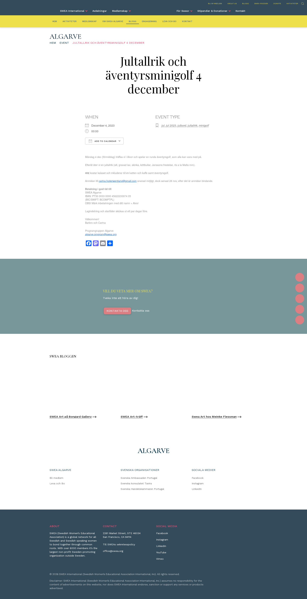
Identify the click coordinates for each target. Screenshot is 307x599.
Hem (54, 21)
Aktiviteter (292, 3)
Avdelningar (99, 10)
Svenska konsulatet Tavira (136, 483)
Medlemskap (120, 10)
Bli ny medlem (215, 3)
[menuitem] (73, 10)
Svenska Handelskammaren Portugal (142, 488)
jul (163, 125)
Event (64, 42)
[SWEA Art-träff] (153, 387)
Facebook (197, 477)
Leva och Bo (169, 21)
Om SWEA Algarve (112, 21)
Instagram (198, 483)
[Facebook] (299, 277)
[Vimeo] (299, 320)
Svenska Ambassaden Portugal (139, 477)
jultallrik (192, 125)
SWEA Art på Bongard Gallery (71, 416)
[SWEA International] (153, 9)
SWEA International (72, 10)
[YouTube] (299, 309)
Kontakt (240, 10)
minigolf (204, 125)
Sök (302, 3)
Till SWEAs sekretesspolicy (119, 544)
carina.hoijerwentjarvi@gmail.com (118, 181)
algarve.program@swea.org (101, 234)
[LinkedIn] (299, 298)
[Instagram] (299, 287)
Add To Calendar (105, 141)
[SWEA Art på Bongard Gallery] (82, 387)
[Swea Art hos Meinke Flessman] (224, 387)
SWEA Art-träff (132, 416)
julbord (181, 125)
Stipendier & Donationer (212, 10)
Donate (277, 3)
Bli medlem (56, 477)
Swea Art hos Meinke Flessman (214, 416)
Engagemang (149, 21)
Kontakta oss (117, 310)
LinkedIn (197, 488)
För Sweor (183, 10)
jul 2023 (171, 125)
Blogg (245, 3)
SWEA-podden (261, 3)
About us (232, 3)
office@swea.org (113, 551)
